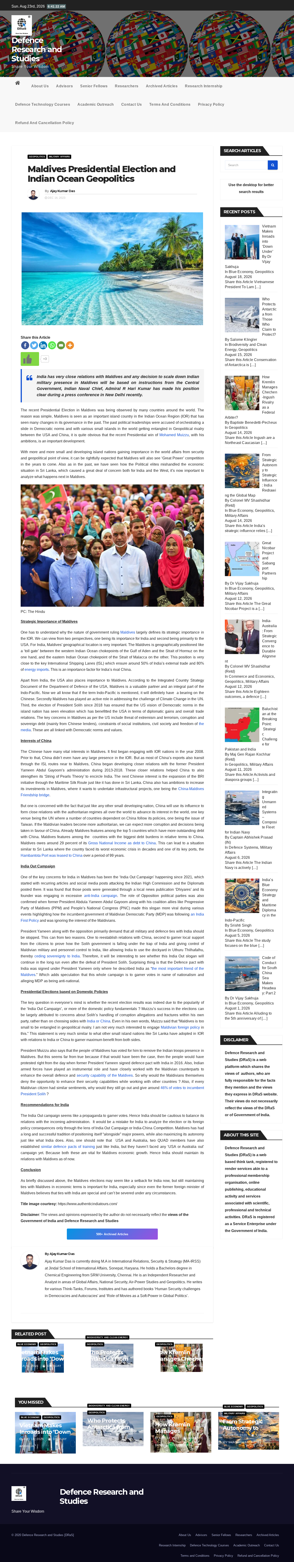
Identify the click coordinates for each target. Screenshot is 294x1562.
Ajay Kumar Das (62, 191)
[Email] (61, 345)
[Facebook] (25, 345)
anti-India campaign (100, 896)
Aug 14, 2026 (169, 1438)
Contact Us (131, 104)
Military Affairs (59, 156)
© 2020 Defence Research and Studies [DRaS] (42, 1535)
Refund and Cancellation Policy (44, 123)
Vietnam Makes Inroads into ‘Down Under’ (41, 1359)
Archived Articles (162, 86)
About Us (40, 86)
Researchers (127, 86)
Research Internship (204, 86)
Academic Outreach (95, 104)
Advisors (64, 86)
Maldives (127, 632)
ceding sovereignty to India (57, 956)
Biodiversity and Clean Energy (107, 1337)
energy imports (37, 669)
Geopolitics (37, 156)
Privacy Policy (211, 104)
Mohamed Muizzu (174, 435)
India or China (98, 1021)
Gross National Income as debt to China (122, 843)
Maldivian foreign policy (180, 1027)
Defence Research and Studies (36, 49)
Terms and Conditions (170, 104)
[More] (70, 345)
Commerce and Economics (251, 676)
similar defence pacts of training (68, 1147)
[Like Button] (30, 359)
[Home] (19, 84)
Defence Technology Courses (42, 104)
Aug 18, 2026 (33, 1439)
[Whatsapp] (52, 345)
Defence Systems (243, 847)
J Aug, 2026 (28, 1366)
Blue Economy (26, 1344)
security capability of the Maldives (105, 1075)
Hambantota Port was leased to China (51, 855)
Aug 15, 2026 (101, 1434)
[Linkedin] (43, 345)
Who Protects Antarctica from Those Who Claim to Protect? (109, 1362)
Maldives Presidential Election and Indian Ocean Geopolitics (101, 174)
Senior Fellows (93, 86)
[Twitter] (34, 345)
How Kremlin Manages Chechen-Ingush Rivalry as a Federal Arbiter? (181, 1362)
